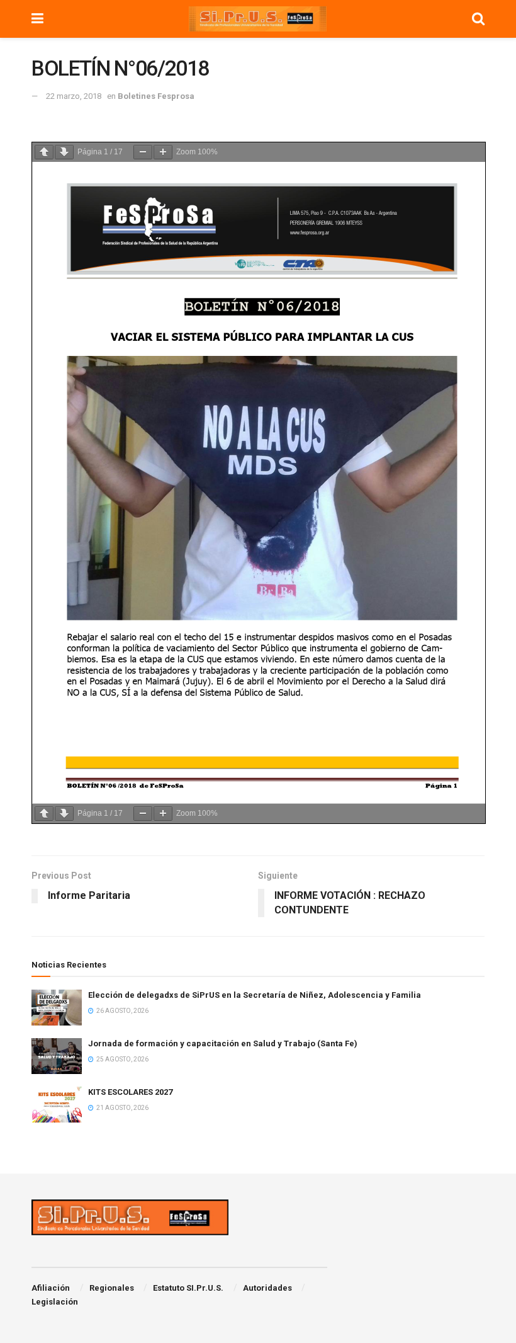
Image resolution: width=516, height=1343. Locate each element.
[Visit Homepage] (258, 18)
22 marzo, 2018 (73, 96)
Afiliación (50, 1288)
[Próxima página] (64, 152)
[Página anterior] (44, 152)
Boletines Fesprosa (156, 96)
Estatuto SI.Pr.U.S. (188, 1288)
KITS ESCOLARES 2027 (130, 1092)
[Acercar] (163, 152)
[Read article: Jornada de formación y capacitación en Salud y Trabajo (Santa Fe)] (56, 1056)
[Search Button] (478, 19)
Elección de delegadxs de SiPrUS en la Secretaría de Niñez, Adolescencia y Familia (254, 995)
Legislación (54, 1301)
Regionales (111, 1288)
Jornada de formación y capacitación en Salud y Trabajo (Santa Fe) (222, 1043)
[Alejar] (142, 152)
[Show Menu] (37, 19)
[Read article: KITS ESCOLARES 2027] (56, 1105)
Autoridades (267, 1288)
